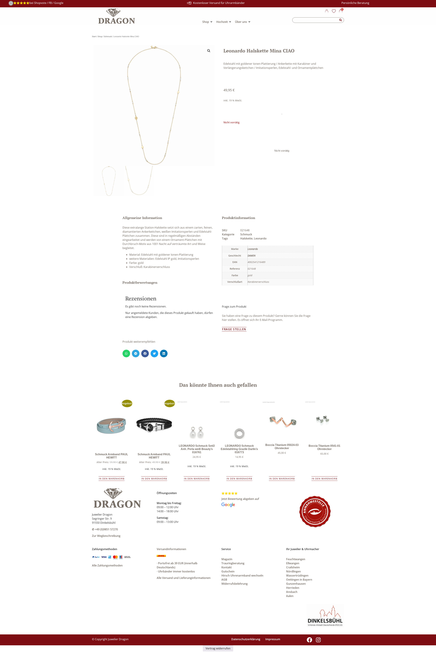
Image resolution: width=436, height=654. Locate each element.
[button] (209, 51)
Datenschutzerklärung (245, 639)
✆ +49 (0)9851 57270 (105, 529)
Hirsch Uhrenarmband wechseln (242, 575)
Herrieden (292, 588)
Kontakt (226, 567)
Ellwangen (292, 563)
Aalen (289, 596)
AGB (224, 579)
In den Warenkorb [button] (111, 478)
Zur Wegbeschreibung (106, 536)
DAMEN (251, 255)
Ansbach (291, 592)
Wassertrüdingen (297, 575)
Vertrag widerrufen (218, 648)
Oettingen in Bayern (299, 579)
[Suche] (340, 20)
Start (94, 36)
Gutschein (228, 571)
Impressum (272, 639)
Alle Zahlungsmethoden (107, 565)
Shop (100, 36)
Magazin (226, 559)
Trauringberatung (232, 563)
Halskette (246, 238)
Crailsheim (293, 567)
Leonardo (260, 238)
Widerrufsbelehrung (234, 584)
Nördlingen (293, 571)
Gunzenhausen (296, 584)
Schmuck (108, 36)
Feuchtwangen (295, 559)
